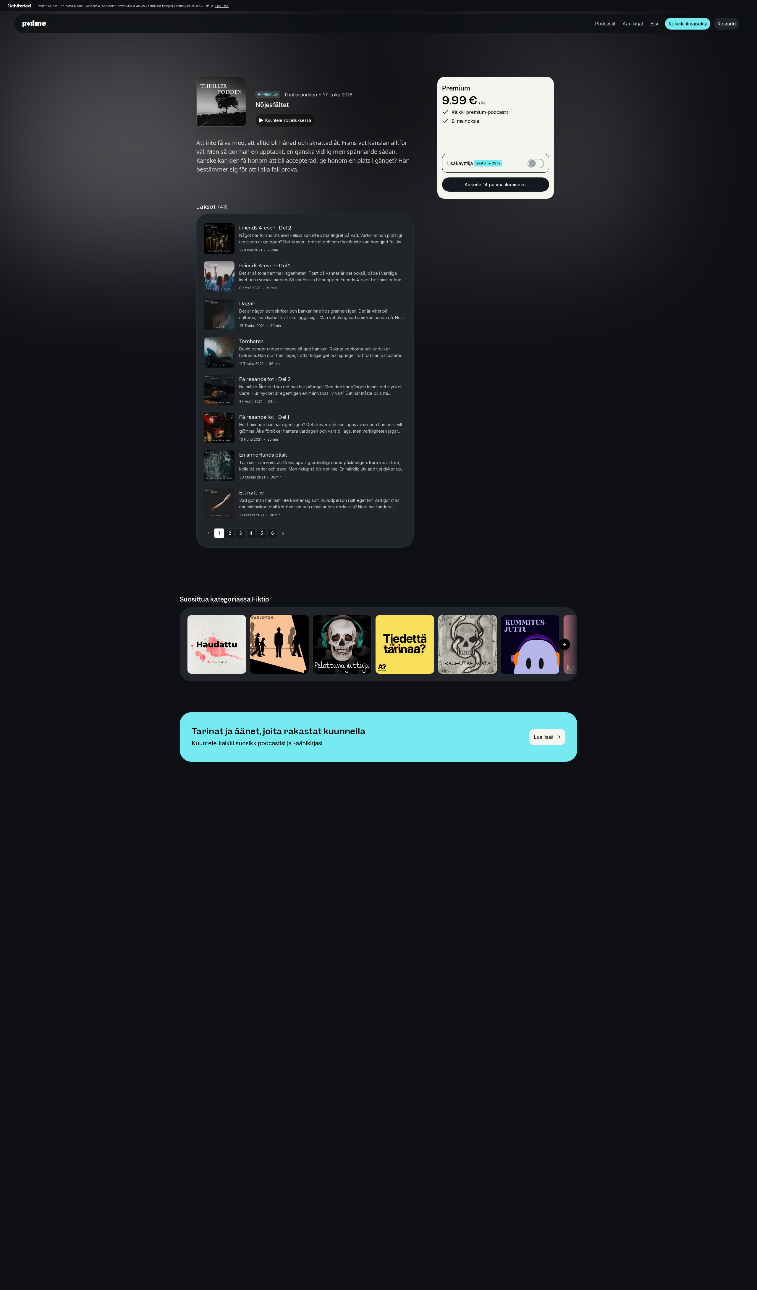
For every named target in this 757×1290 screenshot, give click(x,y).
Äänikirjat (632, 24)
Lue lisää (222, 6)
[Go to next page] (283, 533)
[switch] (536, 163)
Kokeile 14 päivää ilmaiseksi (496, 184)
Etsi (654, 24)
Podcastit (605, 24)
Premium (456, 88)
